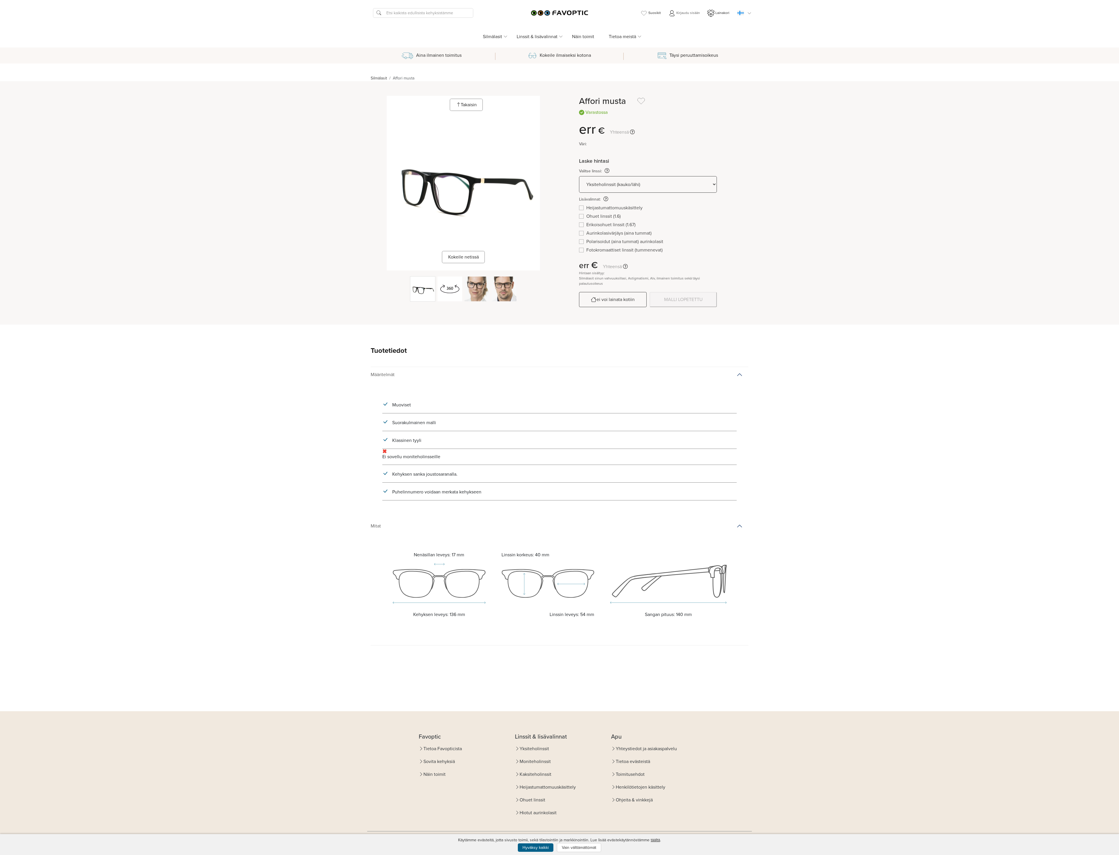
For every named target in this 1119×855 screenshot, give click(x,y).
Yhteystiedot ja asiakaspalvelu (646, 748)
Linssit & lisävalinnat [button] (537, 36)
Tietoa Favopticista (442, 748)
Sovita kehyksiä (439, 761)
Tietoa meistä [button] (622, 36)
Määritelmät (383, 374)
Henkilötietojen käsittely (640, 787)
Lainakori (722, 12)
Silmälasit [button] (492, 36)
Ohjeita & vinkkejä (634, 799)
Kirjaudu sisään (687, 12)
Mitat (376, 526)
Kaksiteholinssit (535, 774)
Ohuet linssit (532, 799)
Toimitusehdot (630, 774)
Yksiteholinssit (534, 748)
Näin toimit (583, 36)
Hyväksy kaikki (535, 848)
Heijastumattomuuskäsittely (548, 787)
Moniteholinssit (535, 761)
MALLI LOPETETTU (683, 299)
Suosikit (654, 12)
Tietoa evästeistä (633, 761)
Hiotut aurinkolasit (538, 812)
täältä (655, 840)
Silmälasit (379, 78)
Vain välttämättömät (579, 848)
